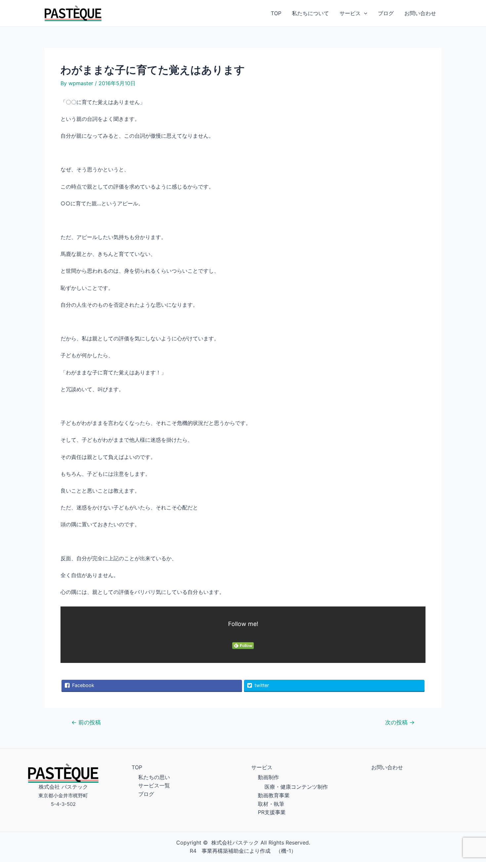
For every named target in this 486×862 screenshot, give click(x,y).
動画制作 (268, 777)
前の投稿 (86, 722)
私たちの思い (154, 777)
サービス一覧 (154, 785)
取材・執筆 (271, 804)
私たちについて (310, 13)
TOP (276, 13)
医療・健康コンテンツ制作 (296, 786)
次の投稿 (400, 722)
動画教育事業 (274, 795)
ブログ (386, 13)
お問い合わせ (420, 13)
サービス (350, 13)
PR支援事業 (272, 812)
